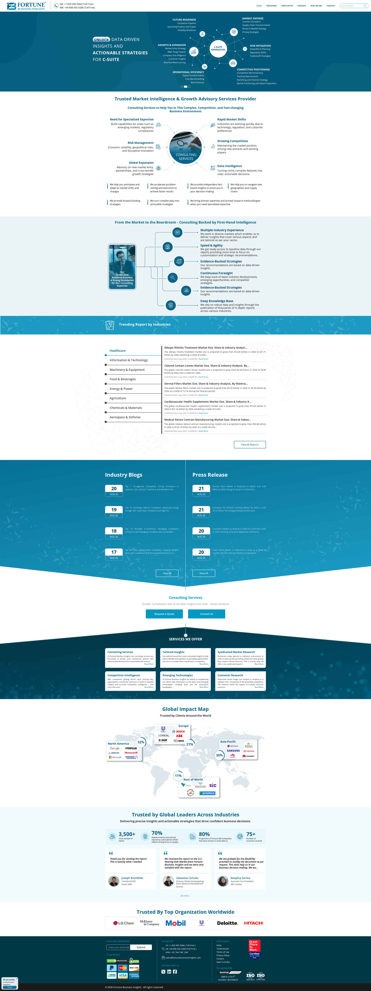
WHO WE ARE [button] (316, 6)
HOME (260, 5)
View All (167, 573)
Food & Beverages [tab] (123, 379)
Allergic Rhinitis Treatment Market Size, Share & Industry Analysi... (205, 347)
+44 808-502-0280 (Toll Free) (79, 7)
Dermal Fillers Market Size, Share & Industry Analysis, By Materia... (206, 383)
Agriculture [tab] (118, 398)
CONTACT (331, 6)
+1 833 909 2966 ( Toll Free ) (182, 945)
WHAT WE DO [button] (287, 6)
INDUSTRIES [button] (271, 6)
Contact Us (206, 614)
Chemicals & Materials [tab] (126, 408)
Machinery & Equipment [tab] (127, 370)
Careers (220, 958)
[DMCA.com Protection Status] (117, 960)
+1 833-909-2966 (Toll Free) (78, 4)
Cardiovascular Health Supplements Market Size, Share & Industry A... (207, 401)
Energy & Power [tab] (121, 389)
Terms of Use (223, 952)
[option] (110, 923)
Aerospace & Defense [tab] (125, 417)
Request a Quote (164, 614)
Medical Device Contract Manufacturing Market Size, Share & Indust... (207, 419)
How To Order (223, 962)
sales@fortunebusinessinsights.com (183, 957)
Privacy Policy (223, 955)
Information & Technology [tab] (129, 360)
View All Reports (250, 444)
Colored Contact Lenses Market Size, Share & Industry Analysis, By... (206, 365)
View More (259, 72)
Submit (141, 947)
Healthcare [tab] (118, 351)
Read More (203, 359)
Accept (10, 987)
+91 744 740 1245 (179, 952)
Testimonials (223, 948)
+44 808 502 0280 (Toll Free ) (182, 948)
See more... (185, 895)
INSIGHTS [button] (302, 6)
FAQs (219, 945)
